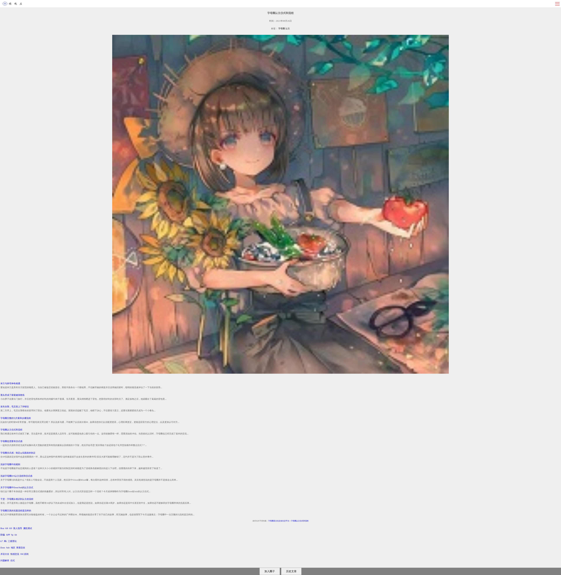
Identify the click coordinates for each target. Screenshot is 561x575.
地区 (13, 547)
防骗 (2, 535)
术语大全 (4, 554)
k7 (1, 541)
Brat (2, 528)
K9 (10, 528)
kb (16, 535)
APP (8, 535)
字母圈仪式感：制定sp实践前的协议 (17, 453)
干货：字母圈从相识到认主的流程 (16, 499)
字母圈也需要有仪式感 (11, 441)
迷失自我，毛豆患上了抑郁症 (14, 406)
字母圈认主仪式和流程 (11, 430)
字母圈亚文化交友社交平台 (278, 521)
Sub (8, 547)
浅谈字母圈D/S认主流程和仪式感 (16, 476)
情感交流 (14, 554)
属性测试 (27, 528)
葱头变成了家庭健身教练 (12, 395)
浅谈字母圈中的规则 (10, 464)
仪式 (12, 560)
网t (5, 541)
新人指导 (17, 528)
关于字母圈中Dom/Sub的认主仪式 (16, 487)
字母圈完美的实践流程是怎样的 (15, 510)
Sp (12, 535)
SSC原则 (24, 554)
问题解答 (4, 560)
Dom (2, 547)
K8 (6, 528)
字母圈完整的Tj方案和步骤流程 (15, 418)
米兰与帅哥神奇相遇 (10, 383)
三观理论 (12, 541)
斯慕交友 (20, 547)
